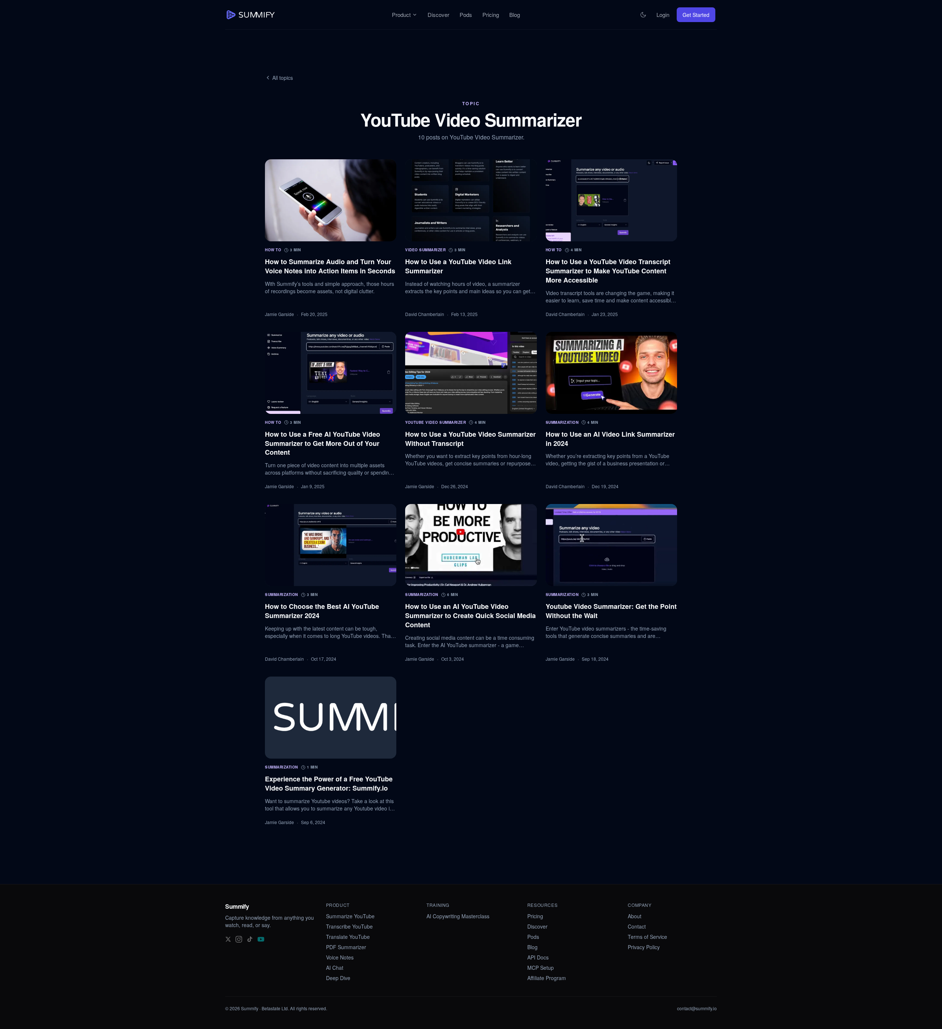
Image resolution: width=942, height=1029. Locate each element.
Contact (637, 926)
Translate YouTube (348, 936)
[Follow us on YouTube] (261, 938)
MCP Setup (540, 967)
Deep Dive (338, 978)
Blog (514, 14)
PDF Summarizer (346, 947)
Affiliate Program (546, 978)
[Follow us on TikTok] (250, 938)
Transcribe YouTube (349, 926)
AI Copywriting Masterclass (457, 916)
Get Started (696, 14)
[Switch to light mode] (643, 15)
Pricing (490, 14)
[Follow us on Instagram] (239, 938)
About (634, 916)
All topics (282, 77)
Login (662, 14)
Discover (438, 14)
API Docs (538, 957)
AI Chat (334, 967)
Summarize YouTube (350, 916)
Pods (466, 14)
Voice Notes (340, 957)
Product (401, 14)
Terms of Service (647, 936)
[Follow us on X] (228, 938)
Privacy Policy (644, 947)
